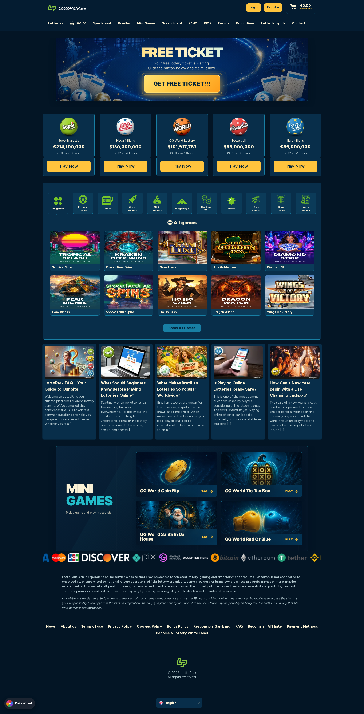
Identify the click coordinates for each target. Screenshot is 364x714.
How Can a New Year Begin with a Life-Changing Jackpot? (290, 389)
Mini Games (146, 23)
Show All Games (182, 328)
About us (68, 626)
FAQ (239, 626)
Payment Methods (302, 626)
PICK (207, 23)
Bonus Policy (178, 626)
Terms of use (92, 626)
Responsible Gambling (212, 626)
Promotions (245, 23)
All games (185, 222)
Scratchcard (172, 23)
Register (273, 7)
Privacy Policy (120, 626)
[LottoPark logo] (67, 7)
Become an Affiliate (265, 626)
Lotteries (55, 23)
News (51, 626)
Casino (80, 23)
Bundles (124, 23)
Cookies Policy (149, 626)
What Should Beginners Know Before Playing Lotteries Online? (123, 389)
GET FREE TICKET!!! (182, 83)
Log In (253, 7)
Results (224, 23)
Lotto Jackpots (273, 23)
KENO (193, 23)
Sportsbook (102, 23)
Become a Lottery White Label (182, 633)
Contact (298, 23)
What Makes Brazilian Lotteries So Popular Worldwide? (177, 389)
